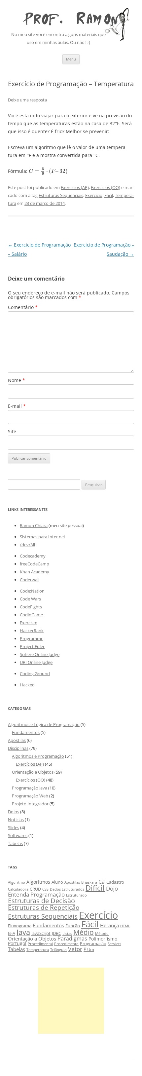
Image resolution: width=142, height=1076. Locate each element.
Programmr (31, 638)
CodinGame (31, 615)
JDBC (56, 933)
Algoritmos (38, 882)
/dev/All (27, 545)
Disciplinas (18, 748)
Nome (16, 380)
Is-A (11, 933)
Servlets (114, 944)
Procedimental (40, 944)
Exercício (93, 195)
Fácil (108, 195)
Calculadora (18, 889)
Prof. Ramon (71, 17)
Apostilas (17, 740)
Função (72, 926)
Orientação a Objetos (32, 772)
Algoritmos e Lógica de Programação (44, 724)
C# (101, 881)
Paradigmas (72, 938)
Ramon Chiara (34, 525)
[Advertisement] (71, 1001)
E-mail (17, 406)
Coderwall (29, 580)
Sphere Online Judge (39, 654)
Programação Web (30, 796)
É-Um (89, 949)
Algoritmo (16, 882)
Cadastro (115, 882)
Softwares (17, 835)
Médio (83, 932)
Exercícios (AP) (75, 187)
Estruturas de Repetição (43, 907)
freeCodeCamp (34, 564)
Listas (67, 933)
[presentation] (48, 171)
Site (12, 431)
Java (23, 932)
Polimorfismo (103, 939)
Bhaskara (89, 882)
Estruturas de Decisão (41, 900)
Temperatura (37, 949)
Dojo (112, 888)
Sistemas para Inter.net (42, 537)
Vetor (75, 949)
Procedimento (66, 944)
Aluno (57, 882)
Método (102, 933)
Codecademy (33, 556)
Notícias (16, 820)
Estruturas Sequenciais (61, 195)
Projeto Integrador (30, 804)
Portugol (17, 943)
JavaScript (41, 933)
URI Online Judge (36, 662)
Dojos (13, 812)
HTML (125, 926)
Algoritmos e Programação (38, 756)
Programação (93, 943)
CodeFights (31, 607)
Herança (109, 925)
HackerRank (32, 631)
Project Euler (32, 646)
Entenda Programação (36, 894)
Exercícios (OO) (105, 187)
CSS (45, 889)
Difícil (95, 888)
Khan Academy (34, 572)
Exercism (28, 623)
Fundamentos (26, 732)
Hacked (27, 685)
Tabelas (15, 843)
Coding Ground (35, 673)
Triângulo (58, 949)
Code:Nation (32, 591)
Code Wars (30, 599)
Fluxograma (19, 926)
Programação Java (29, 788)
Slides (13, 827)
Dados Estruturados (67, 889)
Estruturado (76, 895)
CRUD (35, 889)
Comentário (23, 307)
